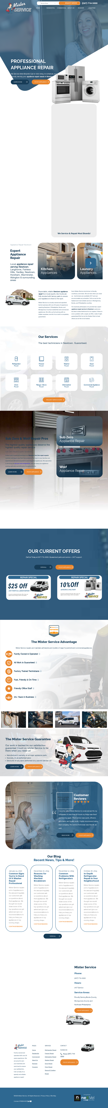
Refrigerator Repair (50, 1050)
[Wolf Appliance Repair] (79, 462)
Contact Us (63, 1049)
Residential (50, 8)
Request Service (71, 3)
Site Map (53, 1096)
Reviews (81, 8)
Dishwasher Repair (50, 1057)
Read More (66, 835)
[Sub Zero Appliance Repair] (79, 431)
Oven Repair (48, 1067)
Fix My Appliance (40, 82)
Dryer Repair (48, 1063)
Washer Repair (49, 1060)
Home (38, 8)
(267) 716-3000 (80, 978)
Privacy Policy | (45, 1096)
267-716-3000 (43, 557)
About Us (71, 8)
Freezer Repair (49, 1053)
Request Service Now (54, 400)
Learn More (18, 82)
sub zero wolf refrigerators (22, 463)
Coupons (92, 8)
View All (43, 567)
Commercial (61, 8)
